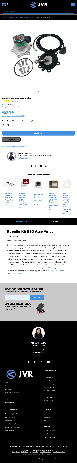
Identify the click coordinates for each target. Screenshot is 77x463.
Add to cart (38, 133)
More (55, 221)
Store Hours (64, 446)
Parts (11, 107)
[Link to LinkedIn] (45, 166)
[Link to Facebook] (31, 166)
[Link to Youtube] (40, 166)
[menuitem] (19, 382)
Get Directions (50, 446)
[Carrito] (4, 4)
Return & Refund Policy (18, 116)
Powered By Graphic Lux (57, 459)
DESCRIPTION (21, 221)
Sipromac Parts (17, 107)
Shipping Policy (6, 116)
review (65, 211)
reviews (7, 202)
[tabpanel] (38, 55)
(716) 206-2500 (56, 270)
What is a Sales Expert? (38, 350)
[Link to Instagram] (36, 166)
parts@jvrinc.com (17, 273)
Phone (57, 446)
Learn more (8, 313)
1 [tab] (38, 91)
